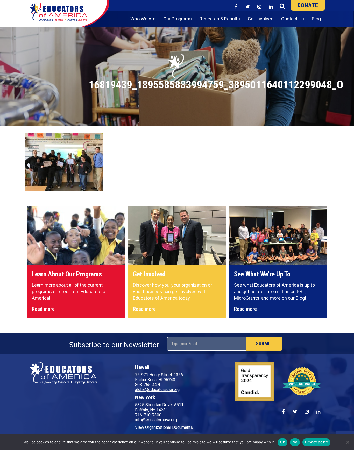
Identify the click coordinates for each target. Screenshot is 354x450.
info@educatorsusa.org (156, 419)
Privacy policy (316, 442)
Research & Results (220, 18)
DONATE (308, 5)
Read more (43, 309)
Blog (316, 18)
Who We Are (142, 18)
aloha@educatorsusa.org (157, 389)
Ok (282, 442)
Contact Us (292, 18)
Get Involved (260, 18)
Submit (264, 344)
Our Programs (177, 18)
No (295, 442)
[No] (347, 442)
